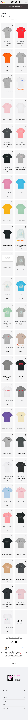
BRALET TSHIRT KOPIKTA (21, 503)
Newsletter (6, 685)
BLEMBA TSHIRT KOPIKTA (7, 428)
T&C (4, 703)
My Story (5, 689)
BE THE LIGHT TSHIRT (7, 267)
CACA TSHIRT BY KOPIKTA (21, 604)
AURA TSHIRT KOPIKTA (7, 119)
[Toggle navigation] (26, 2)
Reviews (14, 662)
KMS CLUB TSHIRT (7, 43)
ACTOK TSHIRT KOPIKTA (21, 68)
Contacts (5, 707)
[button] (14, 19)
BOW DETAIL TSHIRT (21, 428)
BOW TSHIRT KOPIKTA (7, 503)
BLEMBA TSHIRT (21, 376)
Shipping (5, 692)
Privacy (4, 699)
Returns (5, 696)
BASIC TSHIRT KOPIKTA (7, 245)
